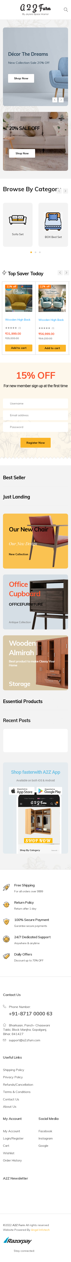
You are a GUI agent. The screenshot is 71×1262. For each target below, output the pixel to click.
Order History (12, 1160)
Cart (6, 1146)
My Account (11, 1131)
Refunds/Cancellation (18, 1084)
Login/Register (13, 1138)
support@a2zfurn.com (24, 1040)
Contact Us (11, 1099)
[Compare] (30, 295)
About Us (9, 1106)
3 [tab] (40, 252)
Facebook (45, 1131)
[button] (18, 348)
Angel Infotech (40, 1230)
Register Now (35, 442)
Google (43, 1146)
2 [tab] (35, 252)
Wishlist (8, 1153)
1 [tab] (31, 252)
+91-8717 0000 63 (30, 1014)
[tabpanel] (35, 66)
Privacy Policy (13, 1077)
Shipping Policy (13, 1070)
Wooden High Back (17, 319)
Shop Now (21, 78)
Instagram (45, 1138)
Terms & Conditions (17, 1092)
